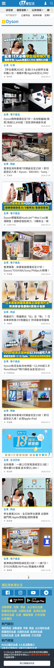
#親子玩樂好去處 (28, 648)
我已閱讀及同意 (27, 663)
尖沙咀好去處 (35, 607)
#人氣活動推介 (27, 644)
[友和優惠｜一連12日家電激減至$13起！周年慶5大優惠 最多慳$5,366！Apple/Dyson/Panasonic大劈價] (27, 443)
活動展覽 (7, 607)
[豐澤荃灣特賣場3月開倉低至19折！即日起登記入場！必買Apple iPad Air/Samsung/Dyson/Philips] (27, 394)
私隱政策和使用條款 (38, 654)
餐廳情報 (28, 614)
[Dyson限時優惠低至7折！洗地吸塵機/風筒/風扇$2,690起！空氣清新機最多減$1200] (27, 97)
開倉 (23, 607)
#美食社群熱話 (9, 648)
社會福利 (7, 618)
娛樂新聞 (37, 15)
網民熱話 (6, 628)
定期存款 (48, 15)
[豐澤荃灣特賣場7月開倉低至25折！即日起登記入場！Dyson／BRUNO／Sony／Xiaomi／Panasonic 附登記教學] (27, 147)
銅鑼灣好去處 (9, 610)
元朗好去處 (25, 610)
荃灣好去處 (39, 610)
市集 (16, 607)
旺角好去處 (8, 614)
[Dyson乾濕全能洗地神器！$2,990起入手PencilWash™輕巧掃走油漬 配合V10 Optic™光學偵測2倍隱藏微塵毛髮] (27, 344)
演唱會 (9, 10)
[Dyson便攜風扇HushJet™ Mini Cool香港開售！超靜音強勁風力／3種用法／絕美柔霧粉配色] (27, 196)
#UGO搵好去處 (10, 644)
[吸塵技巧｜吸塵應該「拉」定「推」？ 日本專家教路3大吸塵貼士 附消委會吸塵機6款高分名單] (27, 295)
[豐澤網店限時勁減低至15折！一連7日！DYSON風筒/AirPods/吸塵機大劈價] (27, 542)
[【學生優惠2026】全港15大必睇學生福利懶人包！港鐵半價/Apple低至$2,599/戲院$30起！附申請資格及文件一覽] (27, 48)
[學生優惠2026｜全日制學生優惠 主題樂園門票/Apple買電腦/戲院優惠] (27, 492)
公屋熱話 (25, 15)
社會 (18, 614)
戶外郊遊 (40, 614)
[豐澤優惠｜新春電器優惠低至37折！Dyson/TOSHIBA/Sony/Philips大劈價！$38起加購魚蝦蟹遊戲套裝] (27, 246)
